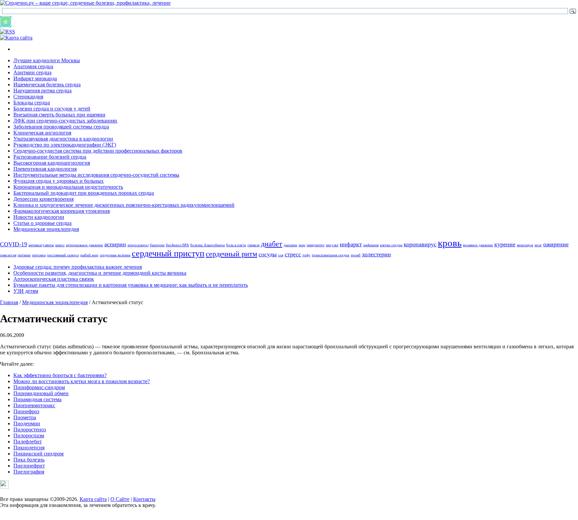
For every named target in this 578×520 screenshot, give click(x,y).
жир (302, 245)
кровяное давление (478, 245)
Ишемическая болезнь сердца (47, 84)
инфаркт (351, 244)
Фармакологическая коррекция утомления (61, 211)
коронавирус (420, 244)
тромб (356, 255)
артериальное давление (84, 245)
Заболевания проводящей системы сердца (61, 126)
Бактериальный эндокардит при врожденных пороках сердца (83, 193)
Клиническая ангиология (42, 133)
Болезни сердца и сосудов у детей (51, 108)
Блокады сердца (31, 102)
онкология (8, 255)
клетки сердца (391, 245)
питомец (39, 255)
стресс (293, 254)
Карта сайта (93, 499)
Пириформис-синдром (39, 387)
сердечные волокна (115, 255)
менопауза (525, 245)
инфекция (371, 245)
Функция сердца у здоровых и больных (58, 181)
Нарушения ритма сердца (42, 90)
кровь (450, 243)
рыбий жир (89, 255)
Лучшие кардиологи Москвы (46, 60)
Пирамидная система (37, 399)
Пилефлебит (27, 441)
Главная (9, 302)
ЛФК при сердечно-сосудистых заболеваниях (65, 120)
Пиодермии (26, 423)
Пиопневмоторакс (34, 405)
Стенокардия (28, 96)
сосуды (268, 254)
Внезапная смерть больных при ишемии (59, 114)
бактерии (157, 245)
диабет (271, 244)
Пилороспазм (28, 435)
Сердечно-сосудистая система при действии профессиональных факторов (97, 151)
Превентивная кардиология (45, 169)
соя (280, 255)
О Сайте (119, 499)
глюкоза (254, 245)
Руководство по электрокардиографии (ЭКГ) (64, 145)
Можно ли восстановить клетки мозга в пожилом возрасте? (81, 381)
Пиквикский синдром (38, 453)
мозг (538, 245)
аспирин (115, 244)
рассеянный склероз (63, 255)
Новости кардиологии (38, 217)
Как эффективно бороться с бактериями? (60, 375)
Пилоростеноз (29, 429)
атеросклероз (138, 245)
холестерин (376, 254)
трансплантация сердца (330, 255)
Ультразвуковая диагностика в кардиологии (63, 139)
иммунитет (315, 245)
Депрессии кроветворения (43, 199)
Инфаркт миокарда (35, 78)
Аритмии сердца (32, 72)
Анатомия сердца (33, 66)
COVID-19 (13, 244)
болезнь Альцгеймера (207, 245)
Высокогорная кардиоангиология (51, 163)
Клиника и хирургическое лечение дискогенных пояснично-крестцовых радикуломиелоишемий (123, 205)
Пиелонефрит (29, 465)
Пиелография (28, 471)
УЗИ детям (25, 291)
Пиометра (24, 417)
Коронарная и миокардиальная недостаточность (68, 187)
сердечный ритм (231, 254)
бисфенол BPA (177, 245)
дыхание (290, 245)
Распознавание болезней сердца (49, 157)
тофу (306, 255)
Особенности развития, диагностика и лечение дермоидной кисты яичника (99, 273)
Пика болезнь (28, 459)
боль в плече (236, 245)
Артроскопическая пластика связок (53, 279)
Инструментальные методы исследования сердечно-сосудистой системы (96, 175)
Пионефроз (26, 411)
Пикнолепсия (28, 447)
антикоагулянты (41, 245)
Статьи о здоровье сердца (42, 223)
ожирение (556, 244)
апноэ (60, 245)
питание (24, 255)
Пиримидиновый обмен (41, 393)
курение (504, 244)
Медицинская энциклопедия (46, 229)
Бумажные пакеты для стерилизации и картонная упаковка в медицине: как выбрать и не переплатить (130, 285)
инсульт (332, 245)
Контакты (144, 499)
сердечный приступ (168, 253)
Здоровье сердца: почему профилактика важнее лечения (77, 267)
